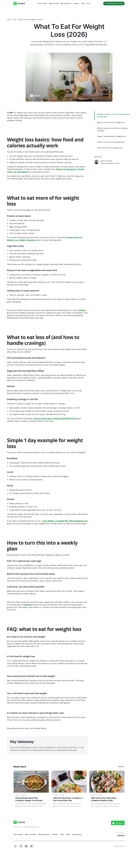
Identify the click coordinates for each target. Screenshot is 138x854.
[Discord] (31, 846)
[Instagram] (21, 846)
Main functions (54, 3)
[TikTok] (15, 846)
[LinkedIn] (26, 846)
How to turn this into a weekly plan (110, 142)
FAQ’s (83, 3)
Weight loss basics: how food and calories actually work (113, 115)
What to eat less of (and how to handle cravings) (112, 129)
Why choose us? (66, 3)
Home (9, 19)
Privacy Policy (77, 834)
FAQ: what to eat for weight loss (109, 148)
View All (120, 766)
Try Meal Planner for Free (114, 3)
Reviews (76, 3)
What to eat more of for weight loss (111, 122)
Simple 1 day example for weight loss (111, 136)
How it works (42, 3)
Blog (88, 3)
